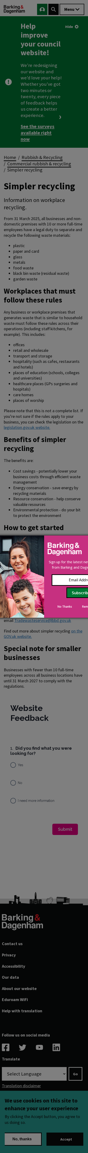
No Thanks (64, 607)
